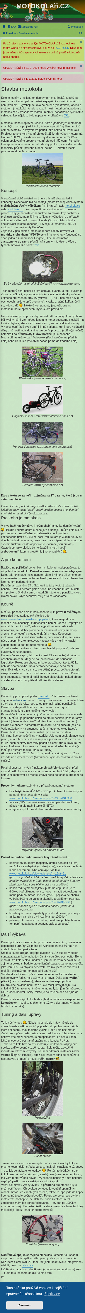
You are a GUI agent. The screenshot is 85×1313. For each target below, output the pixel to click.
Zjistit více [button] (52, 1294)
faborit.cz (27, 1265)
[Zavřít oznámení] (81, 41)
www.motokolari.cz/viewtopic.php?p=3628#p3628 (40, 902)
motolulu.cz (15, 209)
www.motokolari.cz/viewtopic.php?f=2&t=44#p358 (40, 798)
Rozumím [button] (24, 1305)
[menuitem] (11, 26)
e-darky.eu (19, 700)
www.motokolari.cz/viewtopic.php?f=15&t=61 (37, 873)
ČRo (66, 115)
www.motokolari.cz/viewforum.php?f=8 (25, 619)
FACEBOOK (62, 47)
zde (36, 245)
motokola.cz (72, 205)
